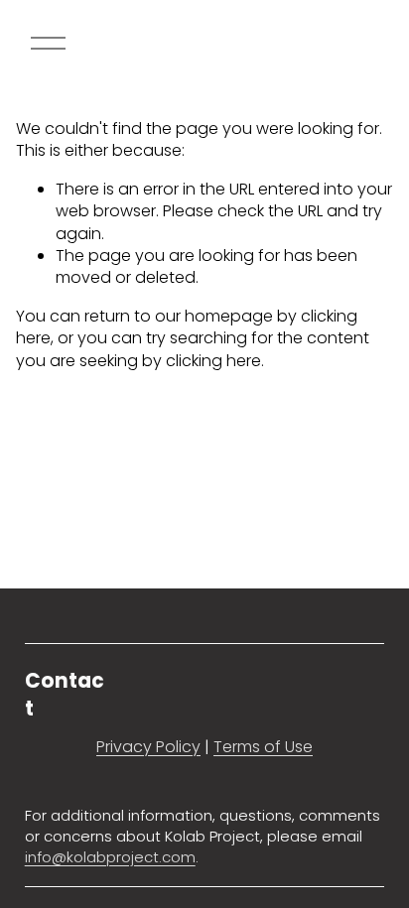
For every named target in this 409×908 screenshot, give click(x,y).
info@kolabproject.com (110, 857)
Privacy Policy (148, 747)
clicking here (213, 360)
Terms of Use (263, 747)
